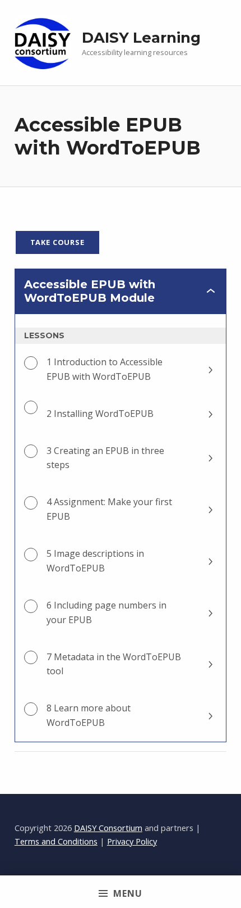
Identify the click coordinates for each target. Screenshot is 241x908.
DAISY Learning (141, 37)
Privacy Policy (132, 841)
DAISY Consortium (108, 828)
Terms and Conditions (56, 841)
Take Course (57, 242)
